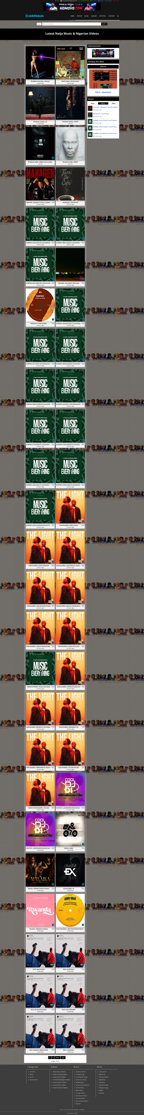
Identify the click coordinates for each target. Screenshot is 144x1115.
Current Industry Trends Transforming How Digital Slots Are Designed (113, 113)
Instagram (109, 1)
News (32, 1074)
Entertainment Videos (60, 1088)
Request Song (103, 1088)
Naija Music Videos (59, 1072)
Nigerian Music (81, 1072)
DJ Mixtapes (80, 1082)
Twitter (101, 1)
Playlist (78, 1104)
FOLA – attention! (103, 92)
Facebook (94, 1)
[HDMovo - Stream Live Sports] (72, 10)
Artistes (102, 16)
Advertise (102, 1080)
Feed (57, 1)
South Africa (80, 1088)
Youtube (116, 1)
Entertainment (108, 110)
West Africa (79, 1090)
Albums (94, 16)
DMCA (101, 1090)
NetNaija (81, 1109)
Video (113, 103)
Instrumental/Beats (82, 1085)
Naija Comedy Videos (60, 1074)
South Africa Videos (59, 1085)
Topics (93, 103)
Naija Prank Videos (59, 1077)
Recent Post (34, 1080)
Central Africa (80, 1098)
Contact (111, 16)
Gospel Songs (80, 1074)
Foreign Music (80, 1093)
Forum (79, 16)
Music (86, 16)
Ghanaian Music (81, 1080)
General (32, 1072)
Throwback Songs (82, 1077)
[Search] (118, 16)
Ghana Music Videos (59, 1082)
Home (72, 16)
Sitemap (76, 1109)
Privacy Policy (103, 1077)
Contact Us (102, 1072)
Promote (102, 1082)
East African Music (82, 1101)
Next (57, 1058)
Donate (101, 1093)
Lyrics (32, 1077)
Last (63, 1058)
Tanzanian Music (81, 1096)
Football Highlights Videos (61, 1080)
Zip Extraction (103, 1085)
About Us (102, 1074)
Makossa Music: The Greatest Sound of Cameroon (107, 120)
